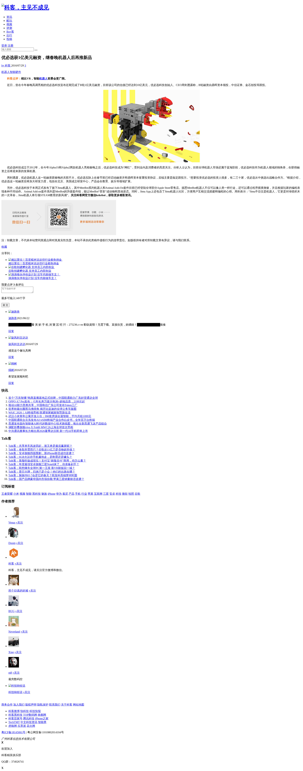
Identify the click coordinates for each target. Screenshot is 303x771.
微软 (125, 493)
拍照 (131, 493)
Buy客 (10, 31)
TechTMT (14, 722)
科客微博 (14, 711)
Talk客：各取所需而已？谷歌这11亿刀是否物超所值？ (41, 449)
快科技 (24, 711)
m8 (10, 672)
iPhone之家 (41, 718)
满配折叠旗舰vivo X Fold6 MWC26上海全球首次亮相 (40, 427)
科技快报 (35, 711)
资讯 (9, 16)
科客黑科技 (15, 714)
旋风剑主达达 (16, 344)
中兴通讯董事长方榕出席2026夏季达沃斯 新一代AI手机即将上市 (48, 430)
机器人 (5, 72)
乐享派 (22, 725)
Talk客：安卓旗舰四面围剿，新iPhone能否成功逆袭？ (41, 453)
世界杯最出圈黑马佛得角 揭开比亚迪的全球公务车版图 (42, 408)
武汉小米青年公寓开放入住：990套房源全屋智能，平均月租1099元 (49, 416)
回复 (11, 331)
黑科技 (36, 493)
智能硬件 (15, 72)
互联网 (98, 493)
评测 (9, 27)
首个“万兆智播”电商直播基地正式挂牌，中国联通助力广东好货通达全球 (53, 397)
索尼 (65, 493)
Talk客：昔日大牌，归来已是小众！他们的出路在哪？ (41, 471)
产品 (71, 493)
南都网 (42, 714)
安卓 (112, 493)
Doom (11, 543)
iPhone (51, 493)
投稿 (9, 39)
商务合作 (7, 704)
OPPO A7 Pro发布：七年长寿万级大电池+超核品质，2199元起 (46, 401)
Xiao (11, 652)
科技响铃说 (15, 692)
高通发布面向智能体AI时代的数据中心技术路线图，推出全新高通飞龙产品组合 (57, 423)
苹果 (90, 493)
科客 (11, 563)
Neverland (14, 631)
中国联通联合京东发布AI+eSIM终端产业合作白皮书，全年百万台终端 (51, 419)
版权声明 (30, 704)
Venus (11, 522)
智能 (29, 493)
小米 (16, 493)
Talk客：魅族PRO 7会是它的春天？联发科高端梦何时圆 (42, 475)
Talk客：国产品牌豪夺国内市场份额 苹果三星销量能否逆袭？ (46, 479)
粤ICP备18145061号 (13, 732)
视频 (9, 24)
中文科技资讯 (29, 722)
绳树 (11, 370)
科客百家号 (15, 718)
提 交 (5, 305)
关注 (19, 522)
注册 (10, 45)
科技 (118, 493)
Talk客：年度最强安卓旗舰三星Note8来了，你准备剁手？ (43, 464)
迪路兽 (12, 318)
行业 (84, 493)
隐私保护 (42, 704)
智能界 (42, 722)
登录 (4, 45)
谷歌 (137, 493)
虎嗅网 (12, 725)
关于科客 (66, 704)
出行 (9, 35)
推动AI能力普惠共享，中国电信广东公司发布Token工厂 (42, 405)
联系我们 (54, 704)
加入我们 (19, 704)
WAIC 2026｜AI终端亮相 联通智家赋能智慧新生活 (39, 412)
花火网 (31, 725)
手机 (78, 493)
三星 (106, 493)
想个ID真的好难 (18, 590)
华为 (59, 493)
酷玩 (9, 20)
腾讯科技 (28, 718)
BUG (11, 611)
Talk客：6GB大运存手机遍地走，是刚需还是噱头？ (40, 456)
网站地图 (78, 704)
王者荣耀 (7, 493)
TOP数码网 (30, 714)
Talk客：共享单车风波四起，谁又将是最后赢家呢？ (40, 445)
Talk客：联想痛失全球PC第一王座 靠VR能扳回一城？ (41, 467)
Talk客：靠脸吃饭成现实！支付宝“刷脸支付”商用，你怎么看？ (47, 460)
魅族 (44, 493)
